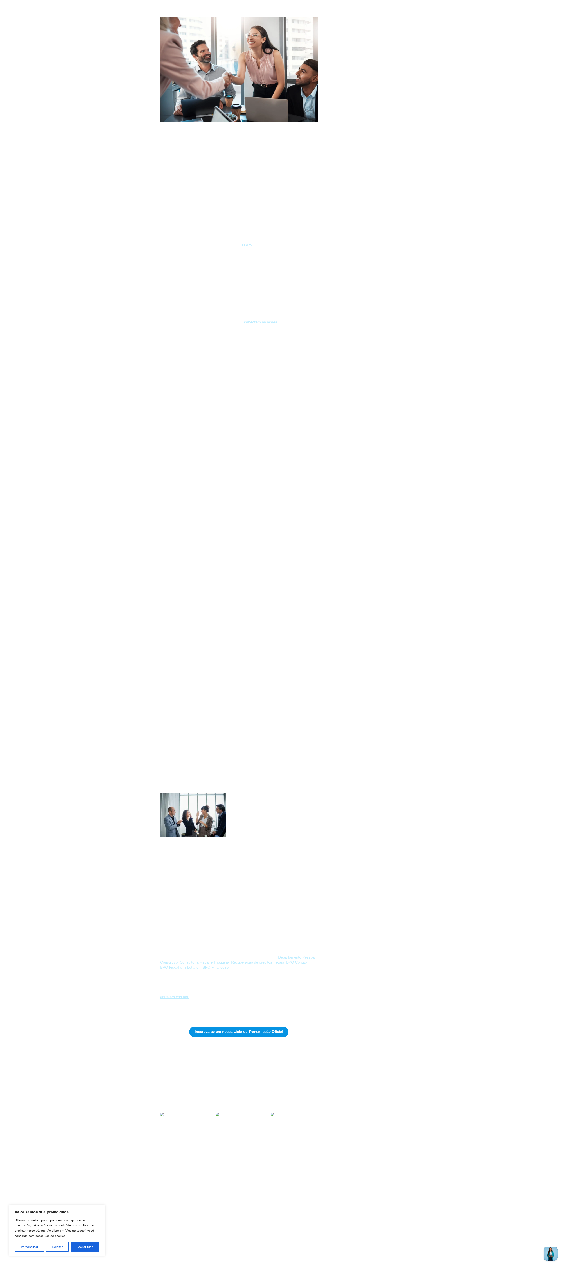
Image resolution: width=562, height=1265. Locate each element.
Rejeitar (57, 1247)
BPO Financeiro (216, 967)
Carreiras (232, 1225)
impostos (335, 104)
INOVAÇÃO (375, 42)
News (227, 1216)
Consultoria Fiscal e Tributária (204, 962)
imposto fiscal (338, 97)
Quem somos (234, 1207)
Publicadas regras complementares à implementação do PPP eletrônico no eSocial (234, 1162)
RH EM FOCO (190, 1061)
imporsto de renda (341, 90)
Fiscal (333, 83)
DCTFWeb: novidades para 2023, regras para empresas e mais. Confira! (294, 1160)
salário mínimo (339, 126)
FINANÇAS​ (357, 42)
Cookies (168, 1241)
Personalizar (29, 1247)
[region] (57, 1230)
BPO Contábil (297, 962)
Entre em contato (178, 1223)
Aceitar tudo (85, 1247)
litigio (332, 119)
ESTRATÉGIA (169, 1061)
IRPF (332, 112)
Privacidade (172, 1232)
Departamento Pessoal (344, 76)
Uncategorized (338, 54)
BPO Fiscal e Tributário (179, 967)
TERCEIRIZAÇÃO (298, 1216)
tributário (335, 133)
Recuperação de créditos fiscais (257, 962)
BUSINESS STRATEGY (303, 1207)
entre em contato (174, 997)
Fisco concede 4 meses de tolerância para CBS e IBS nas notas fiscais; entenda (181, 1160)
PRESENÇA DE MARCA (348, 48)
